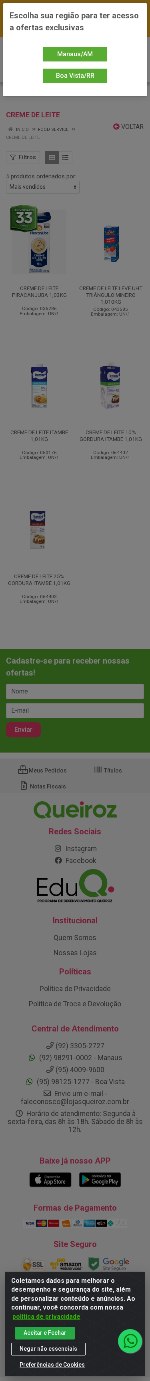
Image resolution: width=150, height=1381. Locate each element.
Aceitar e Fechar (45, 1333)
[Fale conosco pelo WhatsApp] (130, 1341)
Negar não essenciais (48, 1348)
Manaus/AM (75, 54)
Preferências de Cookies (52, 1364)
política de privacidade (46, 1316)
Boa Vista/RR (75, 75)
